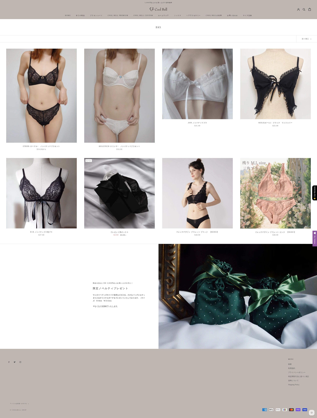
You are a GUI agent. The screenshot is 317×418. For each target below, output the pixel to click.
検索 (290, 364)
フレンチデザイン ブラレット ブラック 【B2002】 (197, 232)
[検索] (304, 9)
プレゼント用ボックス (119, 232)
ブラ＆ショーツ (96, 15)
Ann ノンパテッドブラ (197, 123)
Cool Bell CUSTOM (143, 15)
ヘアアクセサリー (193, 15)
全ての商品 (80, 15)
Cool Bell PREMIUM (118, 15)
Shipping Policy (293, 385)
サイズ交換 (247, 15)
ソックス (177, 15)
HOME (68, 15)
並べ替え (306, 39)
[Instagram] (20, 362)
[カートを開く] (309, 9)
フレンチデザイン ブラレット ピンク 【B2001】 (275, 232)
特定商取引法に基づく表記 (298, 376)
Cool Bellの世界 (214, 15)
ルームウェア (163, 15)
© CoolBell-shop (18, 410)
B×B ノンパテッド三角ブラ (41, 232)
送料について (293, 380)
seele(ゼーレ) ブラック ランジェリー (275, 123)
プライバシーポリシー (296, 372)
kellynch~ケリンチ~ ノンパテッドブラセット (119, 146)
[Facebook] (9, 362)
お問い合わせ (232, 15)
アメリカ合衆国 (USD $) (18, 403)
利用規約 (291, 368)
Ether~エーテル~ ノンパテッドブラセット (41, 146)
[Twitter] (14, 362)
